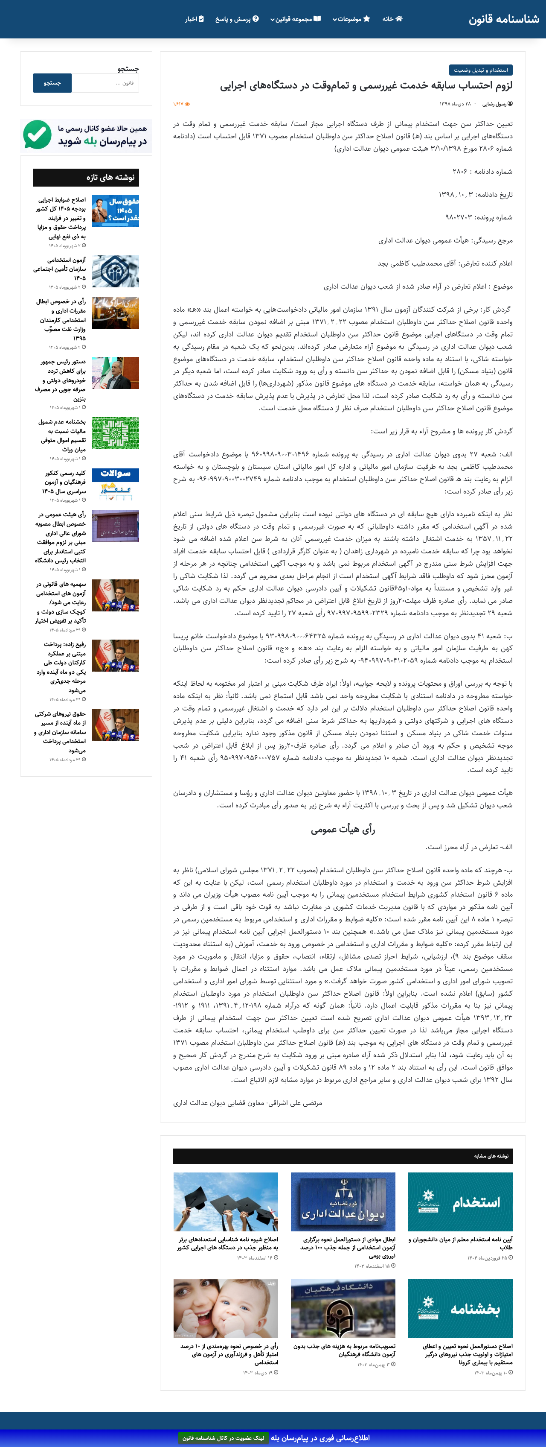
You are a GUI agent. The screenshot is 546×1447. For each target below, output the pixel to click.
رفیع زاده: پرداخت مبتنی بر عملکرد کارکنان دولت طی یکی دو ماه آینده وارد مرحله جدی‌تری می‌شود (61, 667)
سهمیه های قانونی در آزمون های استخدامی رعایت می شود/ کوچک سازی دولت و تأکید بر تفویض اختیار (60, 602)
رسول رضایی (494, 104)
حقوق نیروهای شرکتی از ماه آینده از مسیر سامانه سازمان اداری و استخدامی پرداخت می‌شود (60, 732)
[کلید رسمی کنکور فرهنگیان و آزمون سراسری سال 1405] (115, 484)
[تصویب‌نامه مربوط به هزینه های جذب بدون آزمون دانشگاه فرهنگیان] (343, 1308)
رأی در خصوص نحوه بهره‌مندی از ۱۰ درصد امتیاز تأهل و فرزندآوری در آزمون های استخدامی (229, 1354)
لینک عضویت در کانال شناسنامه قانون (223, 1438)
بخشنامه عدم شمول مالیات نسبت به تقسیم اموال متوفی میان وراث (62, 435)
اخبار (192, 19)
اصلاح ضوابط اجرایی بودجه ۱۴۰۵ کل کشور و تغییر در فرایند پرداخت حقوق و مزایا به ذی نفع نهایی (61, 218)
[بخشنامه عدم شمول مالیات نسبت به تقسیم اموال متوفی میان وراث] (115, 433)
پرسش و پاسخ (234, 19)
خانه (389, 19)
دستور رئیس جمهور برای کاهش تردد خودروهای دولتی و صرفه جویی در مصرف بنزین (60, 380)
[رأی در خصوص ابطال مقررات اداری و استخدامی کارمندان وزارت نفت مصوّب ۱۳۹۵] (115, 313)
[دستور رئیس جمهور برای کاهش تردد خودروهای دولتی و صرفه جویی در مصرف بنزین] (115, 373)
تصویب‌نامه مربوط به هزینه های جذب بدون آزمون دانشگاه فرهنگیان (344, 1350)
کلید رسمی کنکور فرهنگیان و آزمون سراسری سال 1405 (64, 482)
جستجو (128, 69)
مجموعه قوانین (295, 19)
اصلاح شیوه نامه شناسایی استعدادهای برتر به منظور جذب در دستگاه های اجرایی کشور (227, 1243)
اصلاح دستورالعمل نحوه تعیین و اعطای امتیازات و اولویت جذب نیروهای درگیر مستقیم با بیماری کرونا (468, 1354)
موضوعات (350, 19)
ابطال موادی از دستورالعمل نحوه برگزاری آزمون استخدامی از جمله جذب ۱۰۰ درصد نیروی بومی (347, 1247)
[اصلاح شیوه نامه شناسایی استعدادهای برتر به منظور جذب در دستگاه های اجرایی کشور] (226, 1201)
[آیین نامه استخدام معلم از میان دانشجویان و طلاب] (460, 1201)
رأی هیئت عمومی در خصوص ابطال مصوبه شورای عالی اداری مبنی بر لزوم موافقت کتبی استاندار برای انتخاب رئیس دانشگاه (60, 537)
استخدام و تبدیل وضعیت (481, 70)
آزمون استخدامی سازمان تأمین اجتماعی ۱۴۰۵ (59, 269)
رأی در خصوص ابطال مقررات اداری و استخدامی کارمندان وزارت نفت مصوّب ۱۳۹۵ (61, 320)
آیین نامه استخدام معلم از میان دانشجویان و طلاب (461, 1243)
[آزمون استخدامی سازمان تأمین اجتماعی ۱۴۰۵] (115, 271)
